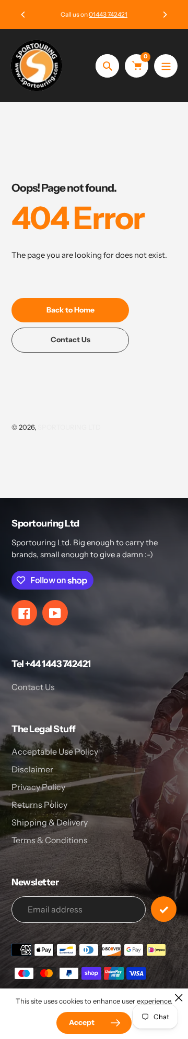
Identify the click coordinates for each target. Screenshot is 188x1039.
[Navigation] (166, 66)
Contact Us (33, 687)
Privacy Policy (38, 787)
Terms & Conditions (49, 840)
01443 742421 (108, 14)
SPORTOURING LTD (69, 427)
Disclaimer (32, 769)
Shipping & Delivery (49, 822)
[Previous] (23, 14)
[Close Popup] (178, 997)
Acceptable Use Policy (54, 751)
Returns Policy (39, 804)
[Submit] (164, 909)
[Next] (164, 14)
